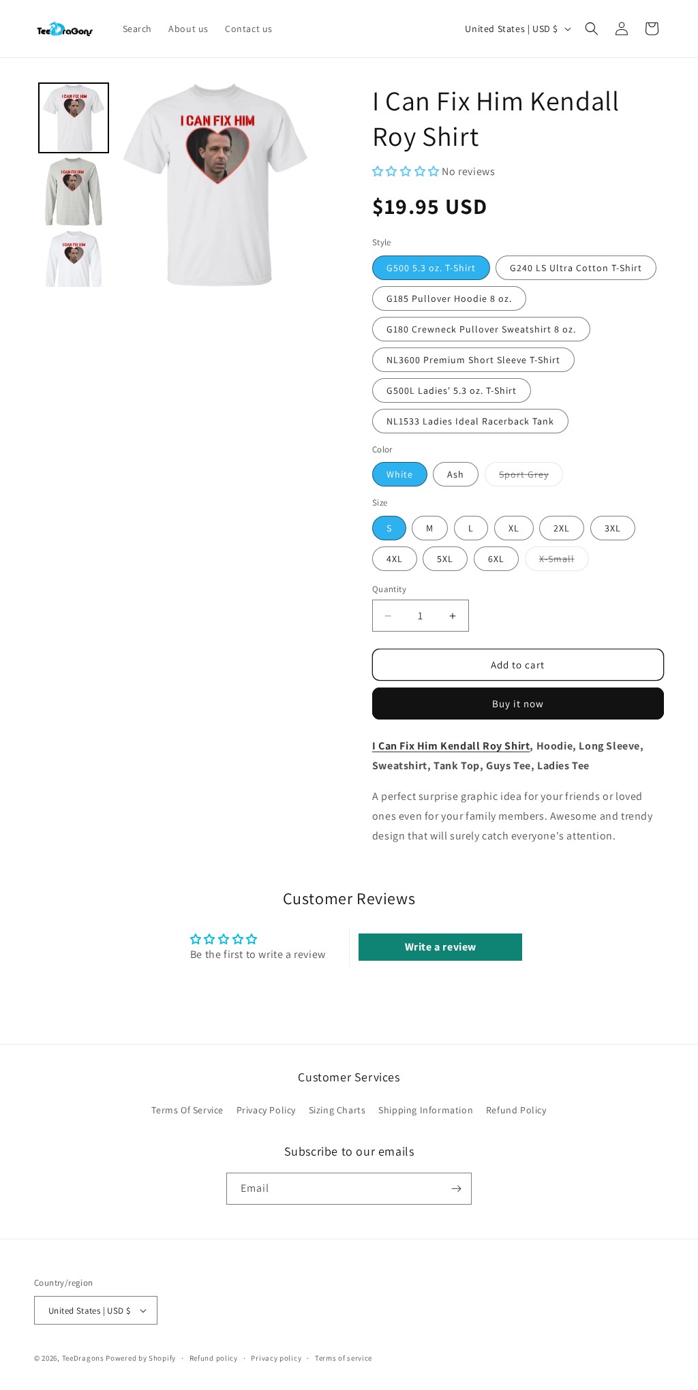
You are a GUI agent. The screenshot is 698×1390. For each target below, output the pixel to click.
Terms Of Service (187, 1110)
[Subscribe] (456, 1189)
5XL (445, 559)
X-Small (564, 561)
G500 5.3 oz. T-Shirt (431, 268)
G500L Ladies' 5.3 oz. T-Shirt (451, 390)
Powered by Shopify (141, 1358)
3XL (613, 528)
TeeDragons (83, 1358)
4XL (394, 559)
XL (514, 528)
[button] (592, 29)
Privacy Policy (266, 1110)
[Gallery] (176, 184)
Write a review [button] (440, 947)
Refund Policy (516, 1110)
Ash (455, 474)
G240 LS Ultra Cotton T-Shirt (576, 268)
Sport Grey (531, 476)
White (399, 474)
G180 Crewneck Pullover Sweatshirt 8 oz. (481, 329)
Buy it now (518, 703)
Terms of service (343, 1358)
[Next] (298, 185)
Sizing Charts (337, 1110)
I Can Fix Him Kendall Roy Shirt (451, 746)
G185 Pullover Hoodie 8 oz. (449, 298)
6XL (496, 559)
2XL (561, 528)
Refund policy (213, 1358)
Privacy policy (276, 1358)
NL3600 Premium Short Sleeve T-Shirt (473, 360)
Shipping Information (425, 1110)
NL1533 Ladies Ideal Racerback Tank (470, 421)
